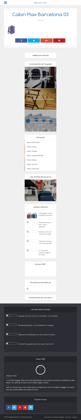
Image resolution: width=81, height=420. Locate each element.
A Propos (68, 417)
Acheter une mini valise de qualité (45, 233)
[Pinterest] (19, 407)
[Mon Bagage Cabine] (40, 2)
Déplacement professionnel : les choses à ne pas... (37, 335)
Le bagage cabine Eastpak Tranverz (45, 214)
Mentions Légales (58, 417)
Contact (74, 417)
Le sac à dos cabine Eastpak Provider (45, 253)
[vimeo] (30, 407)
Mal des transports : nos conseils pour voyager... (36, 325)
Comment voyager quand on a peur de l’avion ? (36, 344)
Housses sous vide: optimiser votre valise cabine (40, 122)
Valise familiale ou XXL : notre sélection (45, 225)
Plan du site (48, 417)
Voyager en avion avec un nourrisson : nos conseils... (38, 316)
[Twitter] (14, 407)
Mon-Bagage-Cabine (12, 417)
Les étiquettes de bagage (40, 190)
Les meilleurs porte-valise (40, 99)
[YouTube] (25, 407)
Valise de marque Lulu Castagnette (45, 242)
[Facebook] (8, 407)
